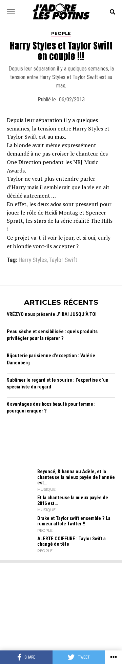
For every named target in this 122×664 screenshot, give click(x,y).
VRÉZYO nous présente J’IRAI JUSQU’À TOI (52, 314)
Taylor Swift (63, 260)
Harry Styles (33, 260)
